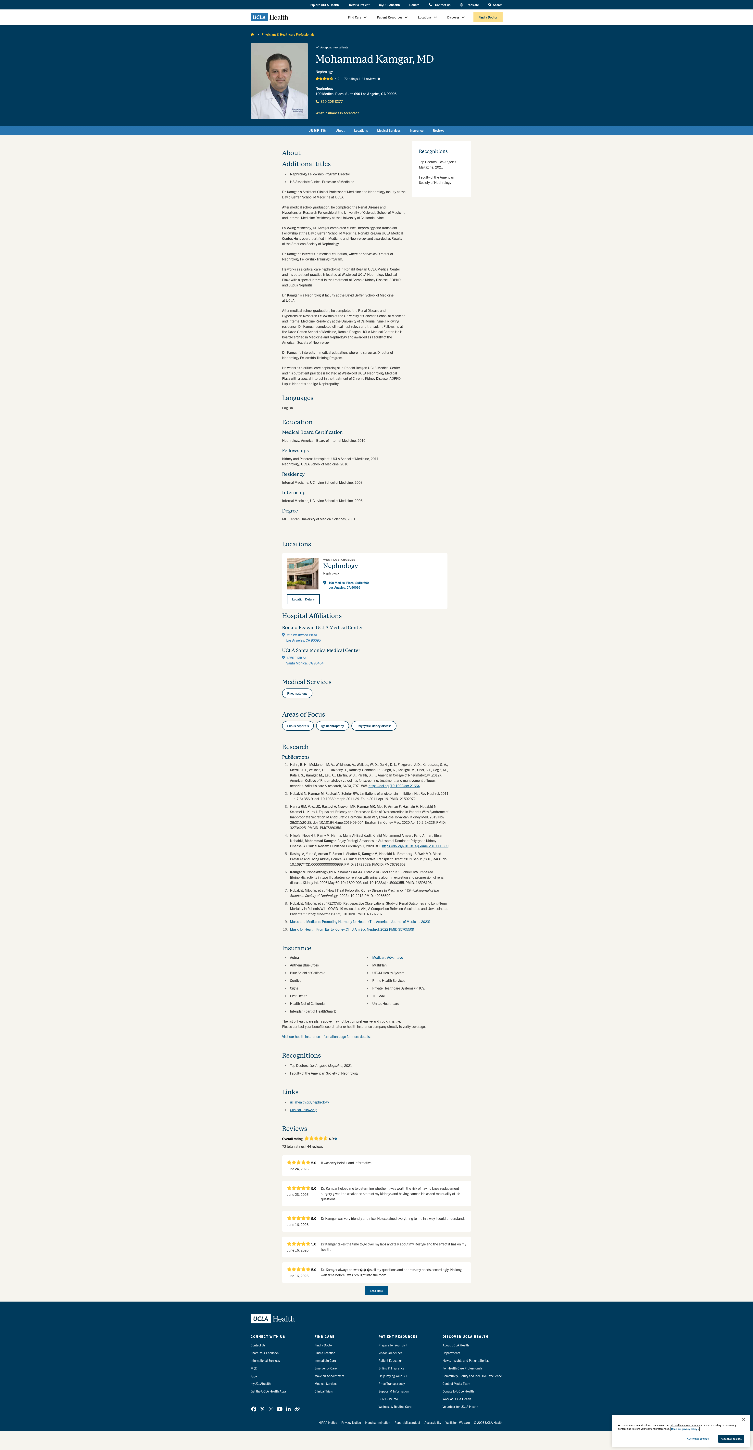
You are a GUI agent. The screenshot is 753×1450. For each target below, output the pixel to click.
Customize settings (698, 1438)
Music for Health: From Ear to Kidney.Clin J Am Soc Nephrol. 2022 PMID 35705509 (352, 929)
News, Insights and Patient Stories (466, 1360)
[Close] (743, 1419)
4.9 (337, 79)
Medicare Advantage (387, 957)
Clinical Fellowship (303, 1109)
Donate (414, 5)
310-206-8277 (332, 101)
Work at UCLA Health (457, 1399)
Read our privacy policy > (685, 1429)
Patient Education (391, 1360)
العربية (255, 1376)
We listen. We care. (458, 1422)
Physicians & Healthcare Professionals (288, 34)
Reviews (438, 130)
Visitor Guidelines (390, 1353)
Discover (453, 17)
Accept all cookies (731, 1438)
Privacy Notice (351, 1422)
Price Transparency (392, 1383)
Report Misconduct (407, 1422)
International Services (265, 1360)
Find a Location (325, 1353)
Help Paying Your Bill (393, 1376)
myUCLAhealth (389, 5)
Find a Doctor (488, 17)
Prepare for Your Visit (393, 1345)
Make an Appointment (329, 1376)
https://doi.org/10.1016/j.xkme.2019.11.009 (415, 846)
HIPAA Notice (328, 1422)
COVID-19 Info (388, 1399)
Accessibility (432, 1422)
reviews (369, 79)
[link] (254, 1409)
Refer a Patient (359, 5)
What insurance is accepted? (337, 113)
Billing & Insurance (391, 1368)
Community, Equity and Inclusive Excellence (472, 1376)
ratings (351, 79)
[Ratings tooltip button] (379, 78)
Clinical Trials (324, 1391)
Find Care (354, 17)
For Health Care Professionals (463, 1368)
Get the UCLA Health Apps (268, 1391)
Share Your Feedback (265, 1353)
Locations (425, 17)
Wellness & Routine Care (395, 1406)
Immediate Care (325, 1360)
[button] (325, 5)
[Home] (252, 34)
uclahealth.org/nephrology (309, 1102)
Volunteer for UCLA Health (460, 1406)
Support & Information (394, 1391)
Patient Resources (389, 17)
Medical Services (388, 130)
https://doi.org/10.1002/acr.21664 (394, 785)
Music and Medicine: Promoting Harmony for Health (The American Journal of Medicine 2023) (360, 921)
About (340, 130)
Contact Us (442, 4)
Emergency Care (326, 1368)
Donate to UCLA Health (458, 1391)
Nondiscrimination (377, 1422)
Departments (451, 1353)
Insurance (416, 130)
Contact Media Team (456, 1383)
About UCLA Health (456, 1345)
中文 (254, 1368)
